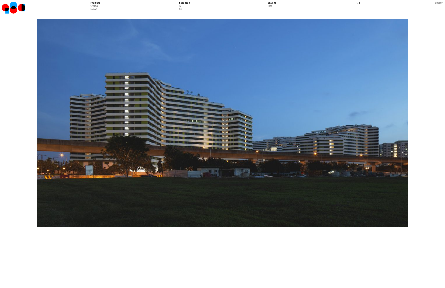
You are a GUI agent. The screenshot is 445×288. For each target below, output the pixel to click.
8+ (180, 9)
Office (94, 5)
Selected (184, 2)
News (93, 9)
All (180, 5)
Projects (95, 2)
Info (270, 5)
